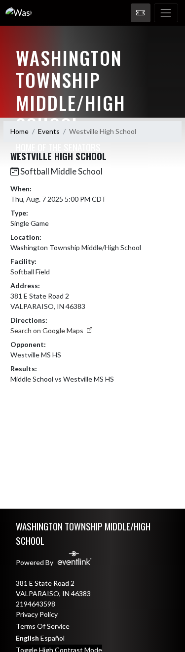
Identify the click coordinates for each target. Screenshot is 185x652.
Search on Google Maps (47, 330)
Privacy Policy (37, 614)
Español (52, 638)
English (27, 638)
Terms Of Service (43, 626)
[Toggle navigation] (166, 12)
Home (19, 131)
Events (49, 131)
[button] (140, 12)
